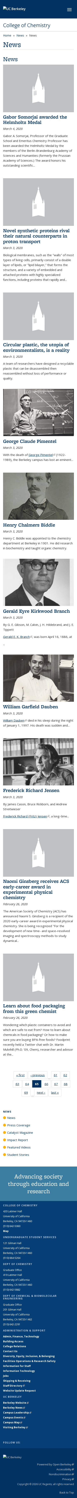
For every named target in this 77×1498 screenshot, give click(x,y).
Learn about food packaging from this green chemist (34, 1008)
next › (42, 1092)
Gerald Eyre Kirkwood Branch (36, 611)
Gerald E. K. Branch (17, 637)
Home (7, 35)
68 (67, 1085)
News (20, 35)
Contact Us (10, 1351)
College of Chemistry (26, 25)
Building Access (13, 1341)
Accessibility (65, 1469)
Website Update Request (19, 1390)
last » (56, 1092)
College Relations (14, 1346)
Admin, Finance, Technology (21, 1336)
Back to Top (67, 1492)
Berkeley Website (16, 1402)
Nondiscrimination (61, 1474)
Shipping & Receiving (16, 1381)
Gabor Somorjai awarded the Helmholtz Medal (35, 119)
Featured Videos (19, 1147)
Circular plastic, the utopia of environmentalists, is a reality (36, 347)
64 (28, 1085)
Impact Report (17, 1140)
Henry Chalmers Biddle (29, 525)
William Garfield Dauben (30, 706)
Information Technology (19, 1371)
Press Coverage (18, 1125)
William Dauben (15, 720)
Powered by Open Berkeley (55, 1464)
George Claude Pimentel (29, 441)
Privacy (68, 1479)
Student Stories (18, 1155)
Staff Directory (14, 1385)
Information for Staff (17, 1366)
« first (21, 1075)
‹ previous (39, 1075)
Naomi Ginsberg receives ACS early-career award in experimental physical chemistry (36, 889)
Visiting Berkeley (15, 1427)
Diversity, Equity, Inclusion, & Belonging (29, 1356)
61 (57, 1076)
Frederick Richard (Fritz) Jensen (26, 816)
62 (66, 1076)
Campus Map (12, 1422)
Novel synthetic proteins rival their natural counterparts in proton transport (36, 236)
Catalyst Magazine (20, 1132)
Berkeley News (14, 1407)
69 (27, 1093)
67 (57, 1085)
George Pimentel (42, 455)
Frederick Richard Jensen (31, 790)
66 (48, 1085)
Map (6, 1231)
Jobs (6, 1376)
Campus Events (14, 1417)
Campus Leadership (17, 1412)
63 (19, 1085)
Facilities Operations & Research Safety (29, 1361)
